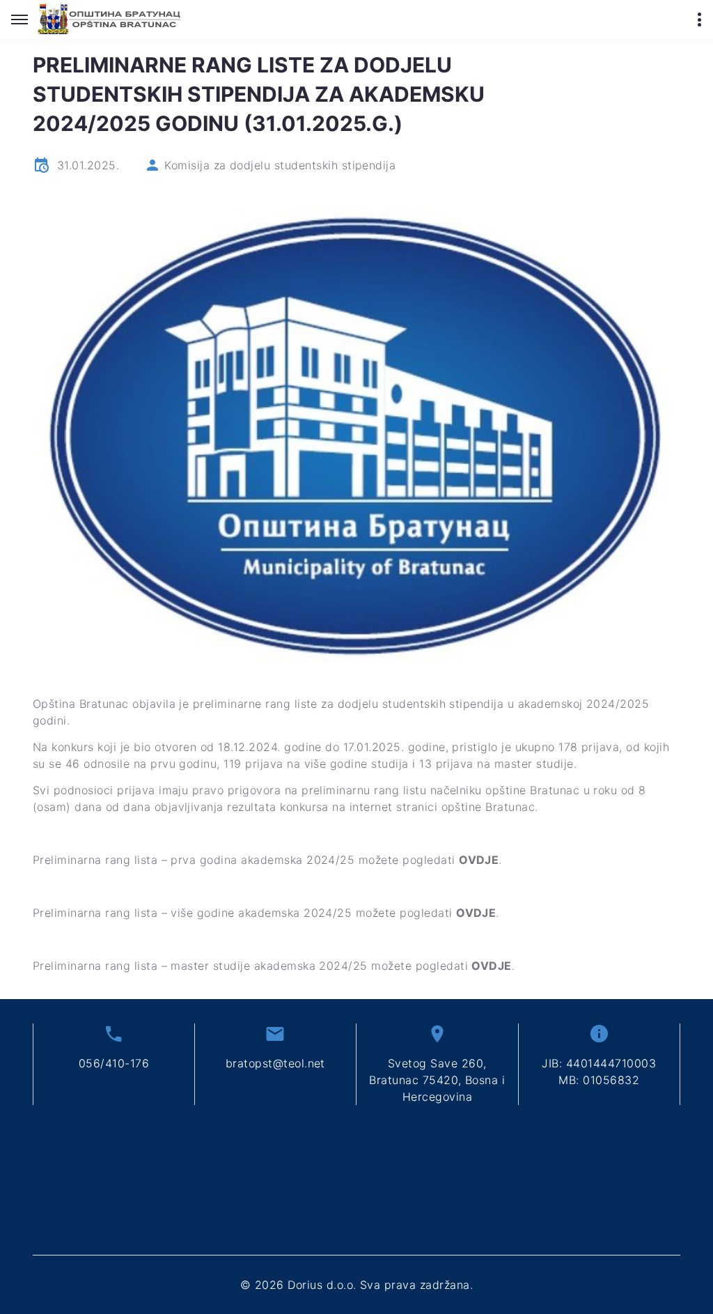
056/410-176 (114, 1063)
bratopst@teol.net (275, 1063)
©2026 (356, 1285)
